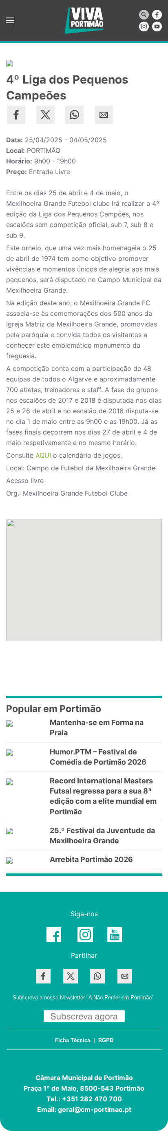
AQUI (43, 455)
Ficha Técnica (72, 1040)
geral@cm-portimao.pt (94, 1109)
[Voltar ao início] (84, 20)
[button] (10, 20)
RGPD (105, 1040)
